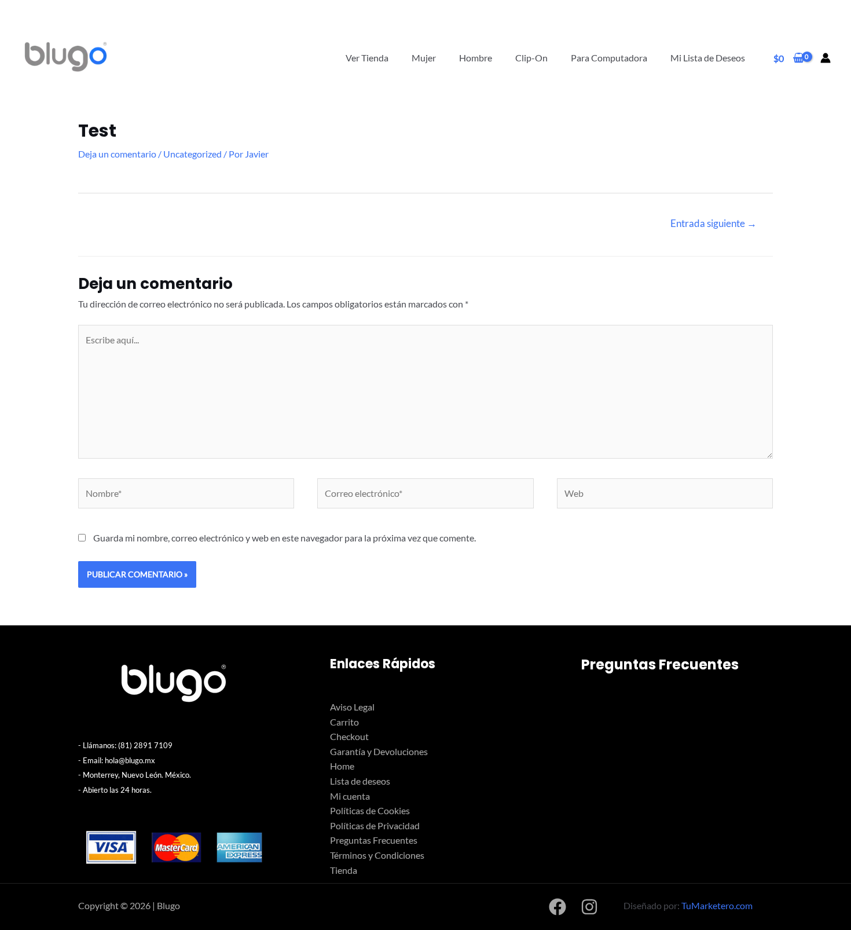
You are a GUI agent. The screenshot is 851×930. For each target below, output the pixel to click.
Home (342, 765)
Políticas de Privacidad (375, 825)
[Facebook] (557, 907)
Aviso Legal (352, 706)
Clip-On (531, 57)
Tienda (343, 870)
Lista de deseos (360, 780)
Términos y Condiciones (377, 855)
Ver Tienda (367, 57)
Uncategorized (192, 153)
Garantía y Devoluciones (379, 751)
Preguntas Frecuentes (373, 839)
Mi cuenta (350, 795)
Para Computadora (609, 57)
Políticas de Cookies (370, 810)
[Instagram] (589, 907)
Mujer (424, 57)
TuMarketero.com (717, 905)
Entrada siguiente (713, 223)
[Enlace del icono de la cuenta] (825, 58)
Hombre (475, 57)
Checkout (349, 736)
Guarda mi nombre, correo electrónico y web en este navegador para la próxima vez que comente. (284, 537)
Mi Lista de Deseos (707, 57)
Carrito (344, 721)
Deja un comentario (117, 153)
